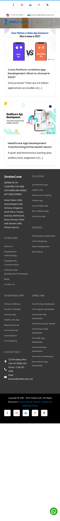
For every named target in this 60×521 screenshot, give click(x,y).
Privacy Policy (24, 402)
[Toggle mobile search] (48, 22)
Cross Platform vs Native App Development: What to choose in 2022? (29, 73)
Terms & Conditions (42, 402)
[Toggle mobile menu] (54, 22)
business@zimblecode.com (42, 15)
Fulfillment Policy (30, 406)
